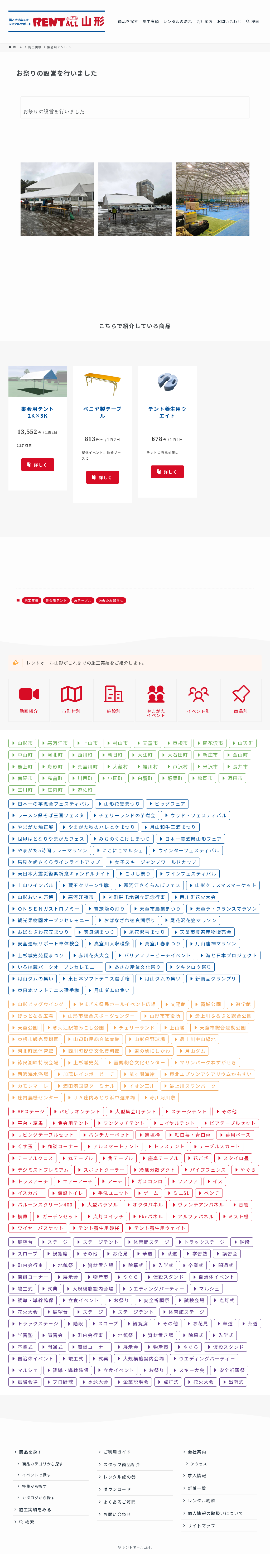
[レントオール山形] (56, 21)
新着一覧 (197, 1488)
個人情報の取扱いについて (215, 1513)
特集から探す (34, 1486)
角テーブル (83, 600)
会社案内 (197, 1452)
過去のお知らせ (111, 600)
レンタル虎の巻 (119, 1477)
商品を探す (30, 1452)
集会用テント (56, 600)
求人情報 (197, 1475)
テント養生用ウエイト (167, 412)
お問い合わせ (117, 1514)
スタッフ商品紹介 (122, 1464)
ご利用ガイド (117, 1452)
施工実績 (32, 600)
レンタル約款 (202, 1500)
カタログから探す (38, 1497)
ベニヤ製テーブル (102, 412)
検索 (29, 1522)
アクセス (199, 1463)
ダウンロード (117, 1489)
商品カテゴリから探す (42, 1463)
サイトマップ (202, 1525)
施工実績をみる (35, 1509)
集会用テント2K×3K (37, 412)
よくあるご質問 (119, 1502)
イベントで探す (36, 1475)
